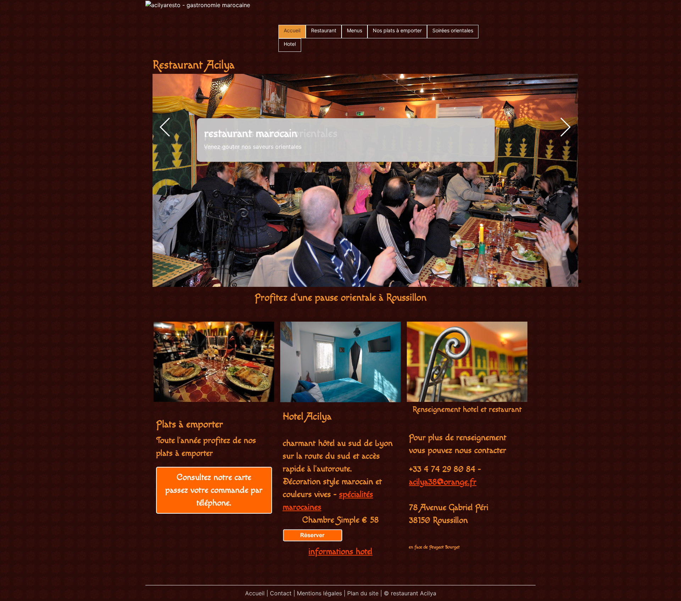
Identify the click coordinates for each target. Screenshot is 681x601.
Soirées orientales (452, 30)
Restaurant (323, 30)
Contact (281, 593)
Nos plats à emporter (397, 30)
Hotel (290, 44)
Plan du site (362, 593)
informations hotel (340, 552)
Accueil (292, 30)
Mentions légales (319, 593)
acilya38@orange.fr (442, 482)
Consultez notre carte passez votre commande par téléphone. (213, 490)
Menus (354, 30)
